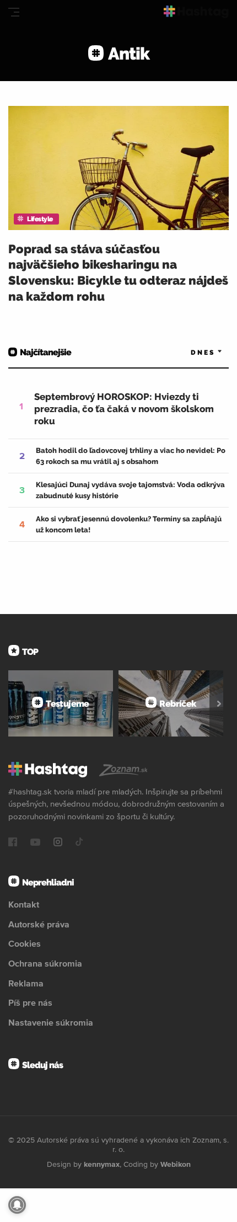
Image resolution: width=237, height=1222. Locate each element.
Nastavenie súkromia (50, 1022)
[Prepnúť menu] (13, 12)
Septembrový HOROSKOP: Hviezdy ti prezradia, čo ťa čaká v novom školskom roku (124, 408)
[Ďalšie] (219, 703)
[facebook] (12, 843)
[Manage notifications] (17, 1205)
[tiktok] (79, 843)
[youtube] (35, 843)
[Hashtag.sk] (196, 12)
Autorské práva (38, 924)
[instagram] (57, 843)
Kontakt (23, 904)
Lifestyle (40, 219)
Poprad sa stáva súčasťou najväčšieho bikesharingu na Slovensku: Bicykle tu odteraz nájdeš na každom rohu (118, 272)
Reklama (26, 983)
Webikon (175, 1164)
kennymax (102, 1164)
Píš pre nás (30, 1002)
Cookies (24, 943)
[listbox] (190, 352)
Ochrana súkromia (45, 963)
